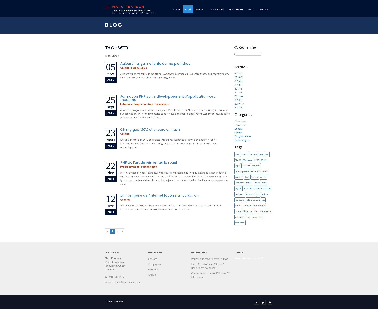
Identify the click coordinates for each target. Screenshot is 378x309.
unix (256, 211)
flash (247, 177)
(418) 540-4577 (116, 277)
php (258, 194)
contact (263, 9)
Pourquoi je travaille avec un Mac (209, 259)
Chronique (240, 121)
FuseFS (253, 154)
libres (257, 182)
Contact (152, 259)
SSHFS (264, 160)
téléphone (247, 211)
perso (251, 9)
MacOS (238, 160)
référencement (253, 200)
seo (263, 200)
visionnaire (240, 217)
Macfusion (247, 160)
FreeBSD (245, 154)
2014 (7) (238, 85)
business (246, 165)
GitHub (152, 274)
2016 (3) (238, 77)
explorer (239, 177)
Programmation (143, 104)
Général (125, 199)
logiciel (238, 188)
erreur (265, 171)
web (249, 217)
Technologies (139, 67)
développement (242, 171)
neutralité (250, 194)
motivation (266, 188)
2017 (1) (238, 73)
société (238, 205)
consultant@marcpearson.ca (124, 282)
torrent (238, 211)
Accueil (176, 9)
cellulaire (256, 165)
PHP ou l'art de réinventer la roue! (148, 162)
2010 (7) (238, 100)
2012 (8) (238, 92)
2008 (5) (238, 107)
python (265, 194)
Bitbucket (153, 269)
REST (256, 160)
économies (240, 222)
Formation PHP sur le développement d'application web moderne (168, 98)
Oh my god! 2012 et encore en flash (150, 129)
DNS (237, 154)
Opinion (125, 67)
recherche (239, 200)
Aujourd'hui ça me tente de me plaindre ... (155, 63)
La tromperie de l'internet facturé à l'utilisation (159, 195)
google (263, 177)
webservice (257, 217)
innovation (239, 182)
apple (237, 165)
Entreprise (126, 104)
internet (249, 182)
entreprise (256, 171)
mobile (256, 188)
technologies (216, 9)
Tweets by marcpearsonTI (249, 258)
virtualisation (265, 211)
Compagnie (154, 264)
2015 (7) (238, 81)
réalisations (236, 9)
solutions (247, 205)
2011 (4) (238, 96)
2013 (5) (238, 88)
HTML (261, 154)
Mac (267, 154)
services (200, 9)
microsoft (247, 188)
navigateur (239, 194)
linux (264, 182)
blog (188, 9)
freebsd (254, 177)
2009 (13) (239, 103)
